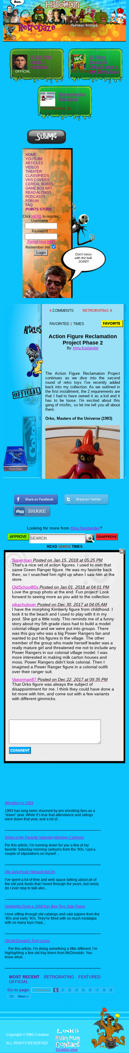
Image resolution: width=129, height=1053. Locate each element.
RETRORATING (59, 976)
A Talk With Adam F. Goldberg (41, 62)
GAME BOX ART (39, 188)
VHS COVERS (37, 180)
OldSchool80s (25, 587)
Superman (22, 560)
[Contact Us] (64, 1045)
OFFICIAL (18, 981)
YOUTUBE (34, 159)
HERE (37, 216)
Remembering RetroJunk (72, 96)
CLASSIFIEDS (37, 176)
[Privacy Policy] (64, 1039)
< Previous (41, 990)
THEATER (34, 171)
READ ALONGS (38, 192)
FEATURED (89, 976)
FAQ (29, 205)
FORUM (32, 201)
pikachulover (24, 604)
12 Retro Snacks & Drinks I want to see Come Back (104, 64)
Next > (23, 996)
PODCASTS (35, 197)
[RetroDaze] (30, 31)
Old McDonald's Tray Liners (27, 941)
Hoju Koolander (86, 348)
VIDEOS (32, 167)
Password (41, 231)
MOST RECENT (24, 976)
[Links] (68, 1031)
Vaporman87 (24, 679)
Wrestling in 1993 (19, 803)
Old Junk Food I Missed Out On (30, 872)
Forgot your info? (41, 242)
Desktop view (67, 1050)
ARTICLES (34, 163)
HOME (31, 155)
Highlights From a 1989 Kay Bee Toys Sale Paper (45, 906)
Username (41, 221)
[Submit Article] (46, 143)
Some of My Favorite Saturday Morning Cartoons (44, 837)
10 (11, 996)
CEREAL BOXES (39, 184)
